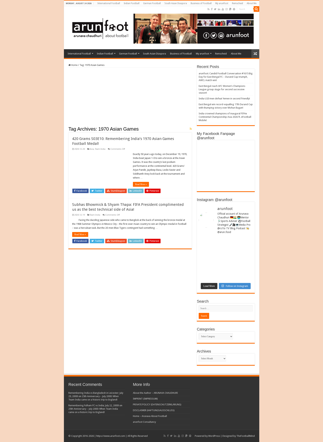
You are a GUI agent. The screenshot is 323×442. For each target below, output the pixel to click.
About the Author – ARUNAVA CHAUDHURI (155, 392)
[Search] (256, 9)
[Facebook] (212, 9)
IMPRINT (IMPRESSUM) (145, 398)
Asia (92, 149)
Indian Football (131, 3)
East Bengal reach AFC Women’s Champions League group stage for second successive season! (222, 89)
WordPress (214, 436)
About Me (251, 3)
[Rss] (208, 9)
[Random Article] (255, 53)
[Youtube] (222, 9)
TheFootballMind (245, 436)
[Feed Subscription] (191, 128)
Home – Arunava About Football (150, 416)
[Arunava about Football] (160, 27)
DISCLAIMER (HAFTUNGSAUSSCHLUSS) (154, 410)
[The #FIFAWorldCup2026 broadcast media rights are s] (212, 248)
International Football (108, 3)
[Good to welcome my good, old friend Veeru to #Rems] (212, 270)
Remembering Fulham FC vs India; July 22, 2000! (93, 405)
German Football (152, 3)
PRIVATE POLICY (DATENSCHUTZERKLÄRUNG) (157, 404)
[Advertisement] (130, 98)
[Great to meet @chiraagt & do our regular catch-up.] (240, 247)
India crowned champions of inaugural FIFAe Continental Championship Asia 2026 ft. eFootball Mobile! (225, 117)
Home (74, 65)
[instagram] (226, 9)
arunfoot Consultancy (144, 421)
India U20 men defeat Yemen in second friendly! (224, 98)
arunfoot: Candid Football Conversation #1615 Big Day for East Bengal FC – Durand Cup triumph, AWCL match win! (226, 77)
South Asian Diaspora (175, 3)
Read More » (141, 184)
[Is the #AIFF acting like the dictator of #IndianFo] (240, 265)
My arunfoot (221, 3)
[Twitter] (215, 9)
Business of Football (201, 3)
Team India (100, 149)
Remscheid (237, 3)
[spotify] (234, 9)
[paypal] (230, 9)
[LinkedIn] (219, 9)
